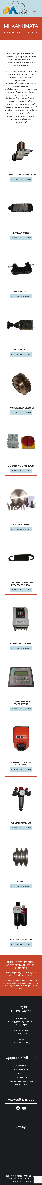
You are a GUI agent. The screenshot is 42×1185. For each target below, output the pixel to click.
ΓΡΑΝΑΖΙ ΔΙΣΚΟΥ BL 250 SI (21, 408)
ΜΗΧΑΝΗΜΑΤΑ (21, 1069)
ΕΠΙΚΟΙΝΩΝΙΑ (21, 1077)
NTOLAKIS (31, 1179)
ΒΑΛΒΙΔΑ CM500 (21, 233)
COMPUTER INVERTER (21, 643)
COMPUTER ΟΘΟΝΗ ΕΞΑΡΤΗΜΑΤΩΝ (21, 703)
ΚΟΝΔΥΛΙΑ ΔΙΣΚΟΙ (21, 524)
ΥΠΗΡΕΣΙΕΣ (21, 1073)
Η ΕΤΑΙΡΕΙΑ (21, 1065)
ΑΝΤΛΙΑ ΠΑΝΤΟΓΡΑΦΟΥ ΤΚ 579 (21, 175)
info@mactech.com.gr (21, 1042)
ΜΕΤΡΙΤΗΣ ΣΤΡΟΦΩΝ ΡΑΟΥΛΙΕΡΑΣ (21, 763)
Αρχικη (6, 33)
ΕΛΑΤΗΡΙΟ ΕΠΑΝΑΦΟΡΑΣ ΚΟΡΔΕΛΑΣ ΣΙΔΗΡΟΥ (21, 584)
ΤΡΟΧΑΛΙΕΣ (21, 881)
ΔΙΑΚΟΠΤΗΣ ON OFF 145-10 (21, 466)
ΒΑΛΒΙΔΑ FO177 (21, 291)
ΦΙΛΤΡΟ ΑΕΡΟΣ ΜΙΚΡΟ (21, 940)
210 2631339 (21, 1033)
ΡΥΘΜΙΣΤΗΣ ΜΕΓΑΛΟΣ (21, 823)
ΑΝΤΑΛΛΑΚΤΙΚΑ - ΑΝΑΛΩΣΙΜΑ (21, 179)
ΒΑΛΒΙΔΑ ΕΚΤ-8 (21, 350)
